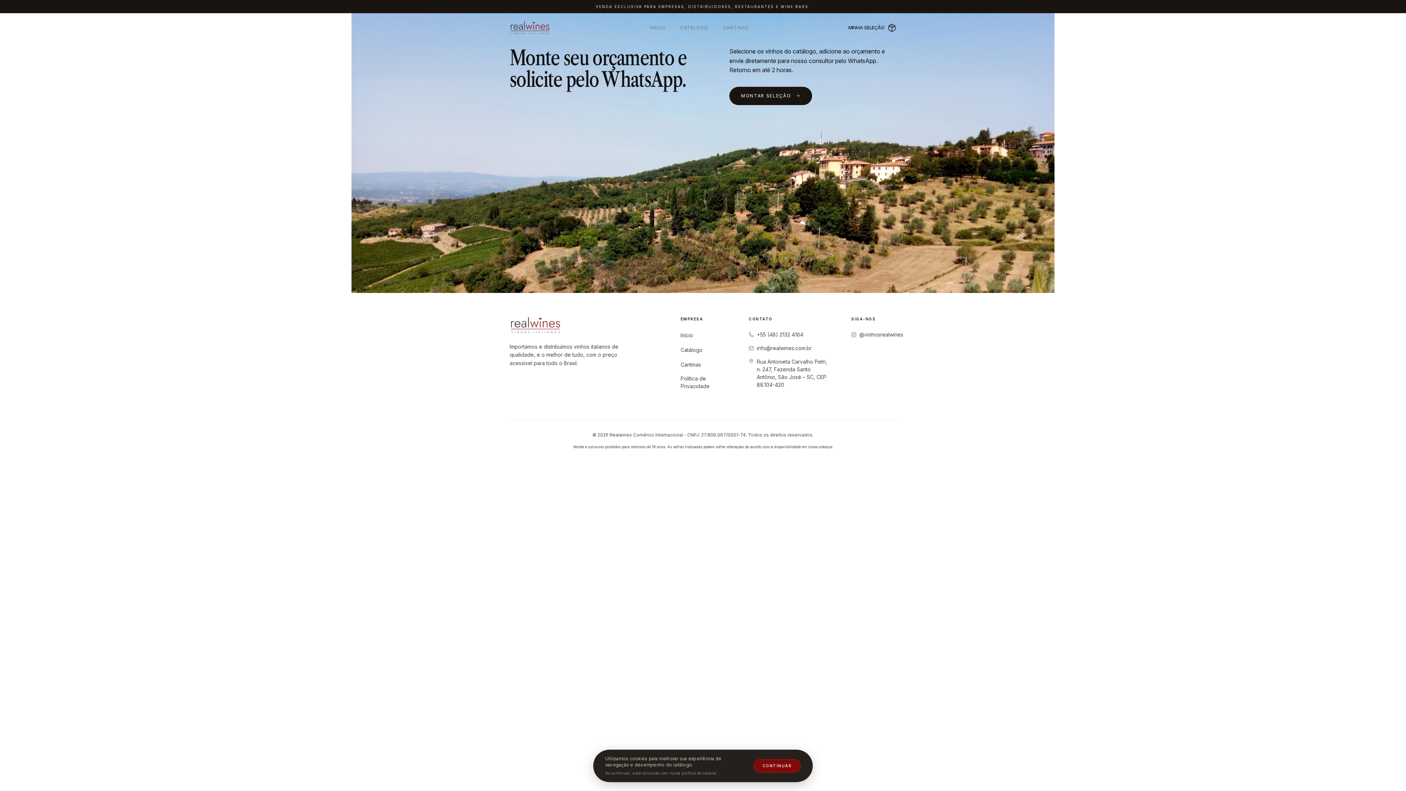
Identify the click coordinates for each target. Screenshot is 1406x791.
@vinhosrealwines (881, 334)
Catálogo (694, 27)
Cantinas (736, 27)
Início (658, 27)
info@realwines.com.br (784, 348)
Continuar (777, 766)
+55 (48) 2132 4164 (780, 334)
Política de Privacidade (695, 382)
